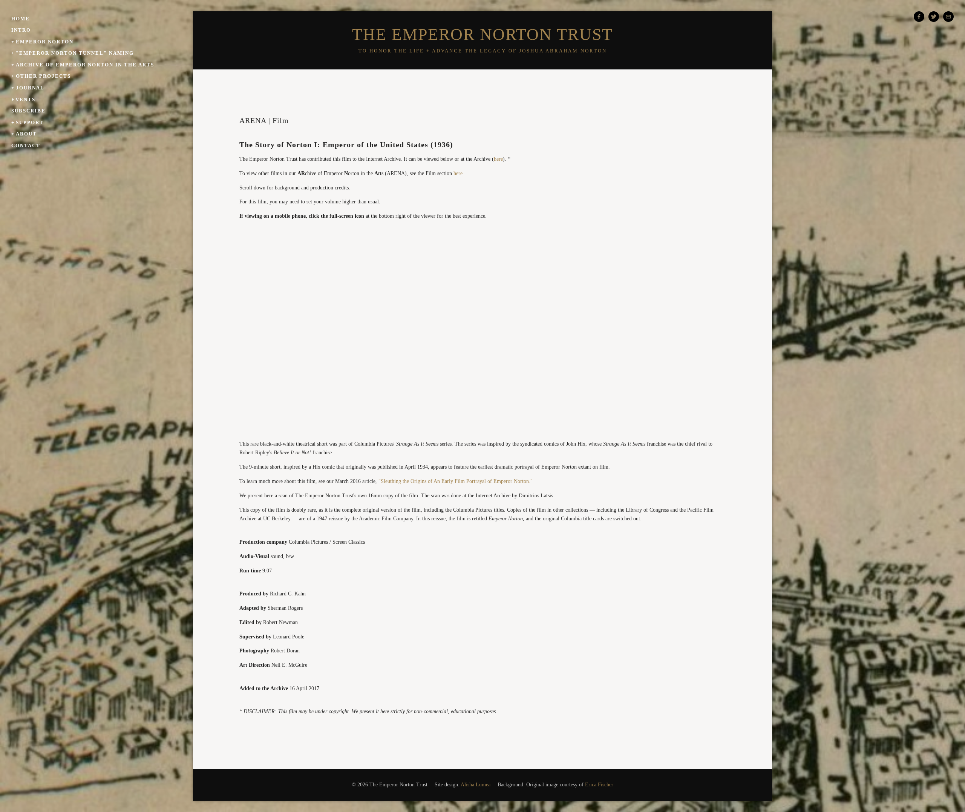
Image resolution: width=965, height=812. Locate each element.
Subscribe (28, 111)
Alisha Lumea (475, 784)
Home (20, 19)
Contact (25, 145)
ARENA (252, 120)
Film (281, 120)
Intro (21, 30)
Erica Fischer (599, 784)
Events (23, 99)
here (498, 159)
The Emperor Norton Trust (482, 34)
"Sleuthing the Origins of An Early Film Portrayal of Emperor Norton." (455, 481)
